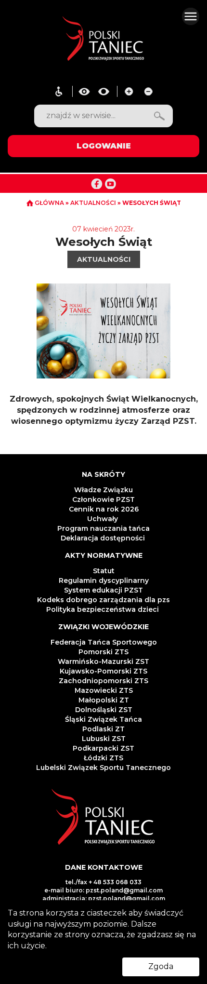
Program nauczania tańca (103, 528)
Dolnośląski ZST (103, 709)
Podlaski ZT (103, 729)
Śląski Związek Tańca (103, 719)
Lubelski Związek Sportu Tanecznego (103, 767)
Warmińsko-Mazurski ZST (103, 661)
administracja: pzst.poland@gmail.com (103, 898)
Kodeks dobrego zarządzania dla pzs (103, 599)
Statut (104, 570)
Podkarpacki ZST (103, 748)
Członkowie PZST (103, 499)
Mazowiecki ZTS (104, 690)
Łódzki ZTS (103, 758)
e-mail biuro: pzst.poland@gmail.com (103, 890)
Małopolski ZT (103, 700)
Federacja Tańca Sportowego (104, 642)
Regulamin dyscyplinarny (104, 580)
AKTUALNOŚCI (93, 202)
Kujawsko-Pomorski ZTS (103, 671)
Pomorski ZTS (103, 651)
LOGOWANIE (104, 145)
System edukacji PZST (103, 590)
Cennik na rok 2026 (104, 509)
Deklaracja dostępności (104, 538)
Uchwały (103, 518)
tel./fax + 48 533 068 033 (103, 882)
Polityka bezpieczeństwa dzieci (103, 609)
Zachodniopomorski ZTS (103, 680)
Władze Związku (103, 489)
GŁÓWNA (49, 202)
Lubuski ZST (104, 738)
